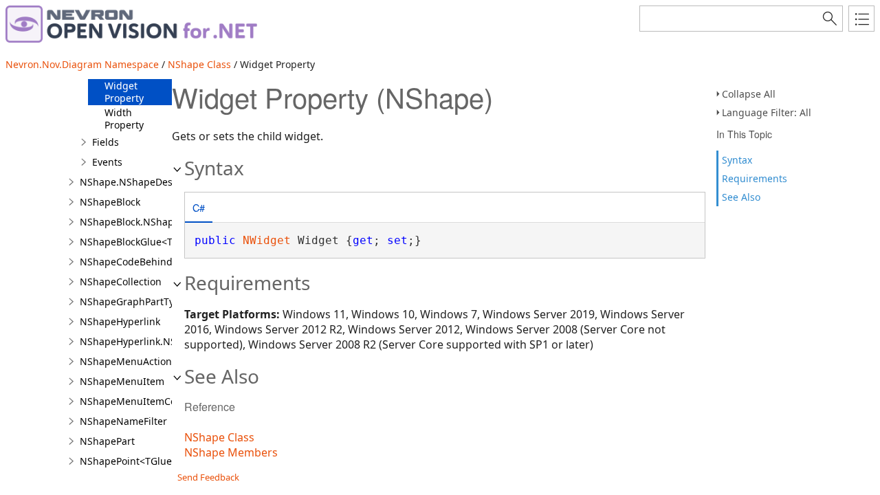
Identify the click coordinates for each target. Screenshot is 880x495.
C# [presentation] (198, 207)
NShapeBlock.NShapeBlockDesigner (162, 221)
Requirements (754, 178)
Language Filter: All (766, 112)
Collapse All (749, 93)
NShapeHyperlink (120, 321)
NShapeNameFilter (123, 421)
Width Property (124, 118)
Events (107, 161)
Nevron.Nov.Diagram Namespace (82, 64)
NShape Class (199, 64)
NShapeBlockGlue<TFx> (134, 241)
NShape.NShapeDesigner (138, 181)
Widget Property (124, 91)
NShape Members (231, 452)
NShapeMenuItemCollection (145, 401)
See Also (741, 197)
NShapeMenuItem (122, 381)
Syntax (737, 159)
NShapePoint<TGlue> (128, 461)
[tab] (198, 209)
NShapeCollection (121, 281)
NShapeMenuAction (126, 361)
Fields (105, 141)
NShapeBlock (110, 201)
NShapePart (107, 441)
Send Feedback (208, 477)
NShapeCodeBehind (126, 261)
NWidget (267, 240)
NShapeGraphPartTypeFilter (144, 301)
